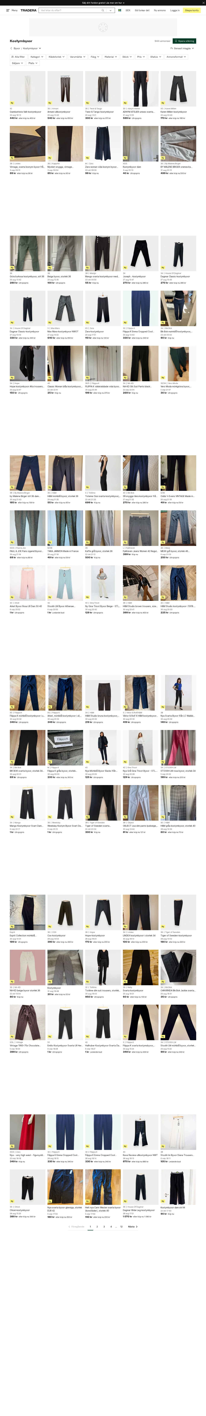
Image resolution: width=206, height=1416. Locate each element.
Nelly (130, 987)
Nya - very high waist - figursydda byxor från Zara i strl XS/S (27, 1155)
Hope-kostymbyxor (95, 935)
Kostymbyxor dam (132, 167)
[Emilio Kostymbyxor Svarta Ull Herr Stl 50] (65, 1022)
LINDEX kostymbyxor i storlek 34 (139, 935)
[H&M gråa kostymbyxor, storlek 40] (178, 803)
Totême (92, 493)
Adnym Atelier (134, 109)
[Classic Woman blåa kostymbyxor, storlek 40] (65, 363)
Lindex (17, 164)
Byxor (17, 48)
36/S (87, 383)
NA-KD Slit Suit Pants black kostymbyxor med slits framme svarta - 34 (138, 386)
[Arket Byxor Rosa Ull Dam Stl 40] (27, 583)
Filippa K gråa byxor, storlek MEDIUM (62, 771)
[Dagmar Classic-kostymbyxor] (178, 253)
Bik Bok (168, 328)
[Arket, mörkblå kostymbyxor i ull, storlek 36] (65, 693)
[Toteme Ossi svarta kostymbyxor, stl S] (103, 473)
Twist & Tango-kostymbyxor (99, 111)
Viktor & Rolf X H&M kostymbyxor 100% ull (139, 715)
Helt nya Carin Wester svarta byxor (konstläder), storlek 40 (103, 1209)
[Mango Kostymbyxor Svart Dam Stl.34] (27, 803)
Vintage (19, 1042)
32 (124, 328)
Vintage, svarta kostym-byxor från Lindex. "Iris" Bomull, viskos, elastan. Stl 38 (27, 167)
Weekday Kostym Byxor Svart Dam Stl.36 (65, 825)
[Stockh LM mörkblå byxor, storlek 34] (178, 1022)
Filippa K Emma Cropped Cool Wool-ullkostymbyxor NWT (138, 331)
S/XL (12, 1042)
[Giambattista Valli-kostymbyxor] (27, 89)
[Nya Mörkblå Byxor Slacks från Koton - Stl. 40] (103, 747)
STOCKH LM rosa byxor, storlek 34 (178, 771)
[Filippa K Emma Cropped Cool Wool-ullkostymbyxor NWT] (140, 308)
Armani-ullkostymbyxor (59, 111)
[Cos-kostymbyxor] (65, 912)
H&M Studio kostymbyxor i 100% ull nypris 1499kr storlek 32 (178, 606)
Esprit (12, 932)
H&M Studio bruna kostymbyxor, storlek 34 (101, 715)
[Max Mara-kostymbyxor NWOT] (65, 308)
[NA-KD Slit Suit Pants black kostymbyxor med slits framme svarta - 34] (140, 363)
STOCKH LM (170, 768)
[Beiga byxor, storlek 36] (65, 253)
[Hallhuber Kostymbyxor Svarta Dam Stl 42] (103, 1022)
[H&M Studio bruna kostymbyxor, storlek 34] (103, 693)
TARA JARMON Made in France (63, 551)
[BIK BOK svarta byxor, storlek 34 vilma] (27, 747)
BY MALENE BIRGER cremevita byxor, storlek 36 (176, 167)
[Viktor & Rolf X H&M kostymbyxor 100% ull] (140, 693)
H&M (54, 493)
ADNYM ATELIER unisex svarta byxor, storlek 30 (138, 111)
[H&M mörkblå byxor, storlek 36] (65, 473)
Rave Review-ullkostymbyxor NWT (140, 1155)
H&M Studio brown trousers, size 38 (139, 606)
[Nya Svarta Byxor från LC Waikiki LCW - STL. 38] (178, 693)
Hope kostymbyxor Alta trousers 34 (26, 386)
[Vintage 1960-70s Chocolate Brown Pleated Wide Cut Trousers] (27, 1022)
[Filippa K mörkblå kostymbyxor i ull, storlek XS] (27, 693)
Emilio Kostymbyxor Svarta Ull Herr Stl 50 (65, 1045)
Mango (93, 273)
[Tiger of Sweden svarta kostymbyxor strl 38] (103, 803)
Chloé (17, 1207)
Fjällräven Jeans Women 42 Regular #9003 (140, 551)
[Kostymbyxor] (65, 967)
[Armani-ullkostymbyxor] (65, 89)
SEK (128, 10)
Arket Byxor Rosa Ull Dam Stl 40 (26, 606)
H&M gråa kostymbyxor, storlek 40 (178, 825)
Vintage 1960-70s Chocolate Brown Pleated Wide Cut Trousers (27, 1045)
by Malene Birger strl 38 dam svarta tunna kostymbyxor (24, 496)
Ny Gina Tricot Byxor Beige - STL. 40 (102, 606)
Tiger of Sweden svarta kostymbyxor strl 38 (97, 825)
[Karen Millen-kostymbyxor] (178, 89)
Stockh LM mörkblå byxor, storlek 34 (177, 1045)
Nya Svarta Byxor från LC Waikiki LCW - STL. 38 (177, 715)
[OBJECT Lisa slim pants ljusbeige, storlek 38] (140, 803)
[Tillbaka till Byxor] (11, 48)
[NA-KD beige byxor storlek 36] (27, 967)
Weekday (56, 823)
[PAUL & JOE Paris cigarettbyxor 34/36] (27, 528)
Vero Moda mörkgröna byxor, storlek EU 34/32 (175, 386)
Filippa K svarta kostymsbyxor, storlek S (138, 1045)
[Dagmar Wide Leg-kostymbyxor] (140, 1187)
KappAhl (56, 164)
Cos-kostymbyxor (56, 935)
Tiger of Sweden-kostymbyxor (176, 935)
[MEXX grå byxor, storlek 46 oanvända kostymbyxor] (178, 528)
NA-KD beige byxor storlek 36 (25, 990)
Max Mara (55, 328)
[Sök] (103, 10)
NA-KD (131, 383)
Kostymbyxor (54, 988)
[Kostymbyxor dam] (140, 143)
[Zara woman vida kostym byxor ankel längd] (103, 143)
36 (49, 109)
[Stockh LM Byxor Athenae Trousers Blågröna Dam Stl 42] (65, 583)
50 (49, 1042)
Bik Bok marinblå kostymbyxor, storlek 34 (176, 331)
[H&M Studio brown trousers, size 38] (140, 583)
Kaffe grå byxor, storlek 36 (99, 551)
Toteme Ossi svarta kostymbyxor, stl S (102, 496)
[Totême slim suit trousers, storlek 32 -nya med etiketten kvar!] (103, 967)
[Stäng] (203, 3)
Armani (55, 109)
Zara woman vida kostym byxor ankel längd (101, 167)
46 (162, 548)
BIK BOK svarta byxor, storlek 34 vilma (26, 771)
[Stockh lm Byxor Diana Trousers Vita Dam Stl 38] (178, 1132)
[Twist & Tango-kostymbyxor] (103, 89)
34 (124, 273)
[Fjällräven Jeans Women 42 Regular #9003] (140, 528)
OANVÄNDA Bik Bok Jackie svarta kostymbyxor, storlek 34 (177, 990)
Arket (16, 603)
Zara (91, 164)
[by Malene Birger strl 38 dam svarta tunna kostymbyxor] (27, 473)
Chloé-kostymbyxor (20, 1210)
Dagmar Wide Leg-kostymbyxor (139, 1210)
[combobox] (72, 10)
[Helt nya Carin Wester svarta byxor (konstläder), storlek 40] (103, 1187)
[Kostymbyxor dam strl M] (178, 1187)
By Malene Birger (173, 164)
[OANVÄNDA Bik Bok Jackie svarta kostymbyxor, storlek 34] (178, 967)
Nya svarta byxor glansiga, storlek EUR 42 (65, 1209)
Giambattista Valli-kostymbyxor (25, 111)
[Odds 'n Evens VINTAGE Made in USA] (178, 473)
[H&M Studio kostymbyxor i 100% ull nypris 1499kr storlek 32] (178, 583)
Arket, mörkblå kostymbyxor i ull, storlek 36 (64, 715)
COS (54, 932)
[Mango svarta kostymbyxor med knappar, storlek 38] (103, 253)
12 (121, 1226)
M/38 (50, 548)
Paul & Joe (21, 548)
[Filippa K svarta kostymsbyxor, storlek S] (140, 1022)
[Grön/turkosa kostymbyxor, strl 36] (27, 253)
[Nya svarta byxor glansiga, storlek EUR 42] (65, 1187)
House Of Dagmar (173, 273)
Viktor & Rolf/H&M (134, 713)
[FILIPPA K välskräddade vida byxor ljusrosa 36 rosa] (103, 363)
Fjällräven (130, 548)
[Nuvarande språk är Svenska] (119, 10)
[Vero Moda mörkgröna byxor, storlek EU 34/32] (178, 363)
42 (11, 109)
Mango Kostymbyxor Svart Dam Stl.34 (26, 825)
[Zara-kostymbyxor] (103, 308)
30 (124, 109)
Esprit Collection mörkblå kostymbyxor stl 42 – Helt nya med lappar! (27, 935)
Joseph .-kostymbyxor (134, 276)
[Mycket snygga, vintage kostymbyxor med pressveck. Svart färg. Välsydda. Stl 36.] (65, 143)
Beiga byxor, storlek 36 (59, 276)
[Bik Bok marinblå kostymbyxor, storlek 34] (178, 308)
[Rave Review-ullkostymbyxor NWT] (140, 1132)
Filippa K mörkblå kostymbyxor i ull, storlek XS (27, 715)
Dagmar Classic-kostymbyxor (175, 276)
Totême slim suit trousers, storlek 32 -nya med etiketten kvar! (102, 990)
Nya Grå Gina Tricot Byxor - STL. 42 (139, 771)
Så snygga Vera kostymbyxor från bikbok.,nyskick (140, 496)
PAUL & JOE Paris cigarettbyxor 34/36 (26, 551)
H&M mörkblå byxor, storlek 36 (63, 496)
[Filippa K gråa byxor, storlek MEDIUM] (65, 747)
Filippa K (131, 328)
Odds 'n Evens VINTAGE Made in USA (177, 496)
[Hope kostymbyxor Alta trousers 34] (27, 363)
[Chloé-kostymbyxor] (27, 1187)
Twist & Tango (96, 109)
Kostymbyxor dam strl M (173, 1207)
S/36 (163, 493)
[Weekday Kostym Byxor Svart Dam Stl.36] (65, 803)
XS (162, 109)
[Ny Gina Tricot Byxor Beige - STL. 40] (103, 583)
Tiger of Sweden (97, 823)
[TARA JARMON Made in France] (65, 528)
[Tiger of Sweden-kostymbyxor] (178, 912)
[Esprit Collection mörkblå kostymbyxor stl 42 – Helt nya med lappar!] (27, 912)
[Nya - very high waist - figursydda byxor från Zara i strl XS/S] (27, 1132)
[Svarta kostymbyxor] (140, 967)
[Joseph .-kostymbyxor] (140, 253)
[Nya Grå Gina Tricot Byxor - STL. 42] (140, 747)
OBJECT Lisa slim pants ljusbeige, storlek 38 (140, 825)
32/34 (163, 383)
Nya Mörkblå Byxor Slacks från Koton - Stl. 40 (100, 771)
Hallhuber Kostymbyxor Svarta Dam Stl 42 (103, 1045)
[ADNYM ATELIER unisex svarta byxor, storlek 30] (140, 89)
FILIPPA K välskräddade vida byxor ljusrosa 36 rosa (102, 386)
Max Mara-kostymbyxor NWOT (63, 331)
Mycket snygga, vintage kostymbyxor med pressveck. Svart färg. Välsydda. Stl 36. (62, 167)
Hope (16, 383)
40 (49, 383)
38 (11, 164)
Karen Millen (170, 109)
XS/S (125, 164)
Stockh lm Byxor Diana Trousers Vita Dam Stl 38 (177, 1155)
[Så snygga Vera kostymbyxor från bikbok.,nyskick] (140, 473)
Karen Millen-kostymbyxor (174, 111)
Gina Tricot (94, 603)
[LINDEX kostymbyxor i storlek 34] (140, 912)
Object (131, 823)
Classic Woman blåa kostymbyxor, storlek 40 (64, 386)
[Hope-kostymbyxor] (103, 912)
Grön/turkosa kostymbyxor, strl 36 (27, 276)
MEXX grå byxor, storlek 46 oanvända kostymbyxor (174, 551)
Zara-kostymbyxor (94, 331)
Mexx (167, 548)
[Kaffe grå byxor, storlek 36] (103, 528)
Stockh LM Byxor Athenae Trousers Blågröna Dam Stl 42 (62, 606)
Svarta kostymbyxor (133, 990)
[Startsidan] (28, 10)
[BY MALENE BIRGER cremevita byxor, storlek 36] (178, 143)
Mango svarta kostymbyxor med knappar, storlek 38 (101, 276)
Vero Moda (173, 383)
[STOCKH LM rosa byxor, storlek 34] (178, 747)
